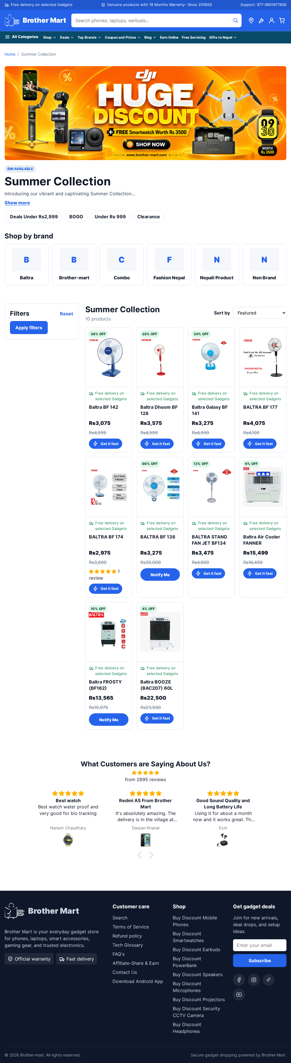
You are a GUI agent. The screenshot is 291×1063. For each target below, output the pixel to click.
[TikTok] (269, 980)
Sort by (222, 313)
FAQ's (118, 954)
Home (10, 54)
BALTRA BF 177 (260, 407)
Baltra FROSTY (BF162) (105, 685)
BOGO (76, 216)
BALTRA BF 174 (106, 537)
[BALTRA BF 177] (263, 357)
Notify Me (160, 574)
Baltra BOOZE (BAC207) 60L (156, 685)
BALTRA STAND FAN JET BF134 (209, 540)
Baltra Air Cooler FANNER (261, 540)
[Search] (236, 20)
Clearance (148, 216)
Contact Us (125, 972)
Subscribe (260, 960)
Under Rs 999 (110, 216)
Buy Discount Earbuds (196, 949)
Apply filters (28, 327)
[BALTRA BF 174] (109, 487)
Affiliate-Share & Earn (136, 963)
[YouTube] (239, 995)
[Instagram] (254, 980)
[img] (145, 772)
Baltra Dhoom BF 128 (159, 410)
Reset (66, 313)
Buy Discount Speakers (198, 974)
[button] (141, 855)
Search (120, 918)
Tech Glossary (128, 945)
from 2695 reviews (145, 779)
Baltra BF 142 (103, 407)
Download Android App (138, 981)
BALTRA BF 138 (157, 537)
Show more (17, 203)
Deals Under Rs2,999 (34, 216)
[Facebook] (239, 980)
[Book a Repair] (261, 20)
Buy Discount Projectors (199, 999)
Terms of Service (131, 927)
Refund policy (127, 936)
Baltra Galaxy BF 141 (210, 410)
